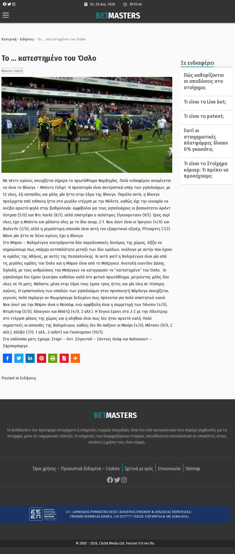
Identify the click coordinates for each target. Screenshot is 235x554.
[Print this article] (52, 358)
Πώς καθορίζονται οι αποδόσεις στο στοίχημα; (204, 81)
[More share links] (75, 358)
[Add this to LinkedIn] (30, 358)
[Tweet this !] (18, 358)
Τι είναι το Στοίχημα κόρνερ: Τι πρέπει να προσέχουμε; (206, 169)
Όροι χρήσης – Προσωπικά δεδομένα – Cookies (76, 468)
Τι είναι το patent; (204, 116)
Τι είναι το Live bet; (205, 102)
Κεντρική (9, 39)
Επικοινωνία (169, 468)
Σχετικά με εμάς (139, 468)
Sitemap (192, 468)
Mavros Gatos (12, 71)
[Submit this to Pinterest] (41, 358)
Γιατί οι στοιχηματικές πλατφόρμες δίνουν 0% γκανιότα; (206, 139)
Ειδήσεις (27, 39)
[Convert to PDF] (64, 358)
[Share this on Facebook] (7, 358)
